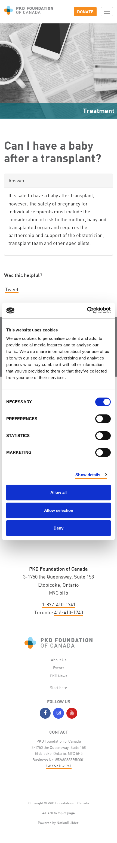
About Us (58, 659)
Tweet (12, 289)
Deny (58, 528)
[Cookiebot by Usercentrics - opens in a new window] (87, 310)
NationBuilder (67, 822)
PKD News (58, 675)
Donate (85, 11)
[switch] (103, 418)
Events (58, 667)
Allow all (58, 492)
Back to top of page (59, 813)
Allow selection (58, 510)
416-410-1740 (68, 612)
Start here (58, 687)
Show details (87, 474)
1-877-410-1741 (58, 604)
